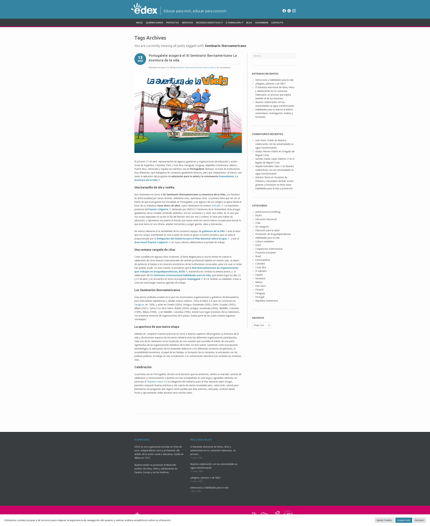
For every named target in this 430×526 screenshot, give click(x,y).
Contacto (277, 23)
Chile (257, 223)
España (259, 274)
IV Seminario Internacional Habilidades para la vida (180, 275)
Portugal (259, 297)
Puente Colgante (158, 209)
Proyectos (172, 23)
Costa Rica (260, 267)
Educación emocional (266, 219)
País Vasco (260, 286)
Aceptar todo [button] (403, 520)
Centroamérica (262, 260)
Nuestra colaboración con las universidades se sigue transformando (274, 144)
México (259, 282)
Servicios (187, 23)
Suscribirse (261, 23)
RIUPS (258, 215)
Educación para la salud (204, 67)
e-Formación (233, 23)
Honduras (260, 278)
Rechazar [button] (419, 520)
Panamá (259, 289)
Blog (249, 23)
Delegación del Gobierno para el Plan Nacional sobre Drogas (192, 238)
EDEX (258, 245)
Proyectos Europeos (265, 252)
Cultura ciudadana (264, 241)
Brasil (258, 256)
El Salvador (261, 271)
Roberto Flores (184, 67)
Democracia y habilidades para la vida (274, 80)
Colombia (260, 263)
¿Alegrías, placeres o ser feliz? (270, 83)
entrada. (216, 205)
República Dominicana (266, 300)
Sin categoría (262, 226)
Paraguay (260, 293)
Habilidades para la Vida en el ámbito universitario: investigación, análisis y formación (274, 113)
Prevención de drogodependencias (273, 234)
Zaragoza (139, 304)
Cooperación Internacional (268, 249)
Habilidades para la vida (267, 237)
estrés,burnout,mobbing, (268, 212)
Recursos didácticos (208, 23)
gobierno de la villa (213, 231)
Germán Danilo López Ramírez (270, 158)
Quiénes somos (154, 23)
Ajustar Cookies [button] (384, 520)
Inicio (139, 23)
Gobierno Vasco (155, 381)
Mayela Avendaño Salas (267, 166)
